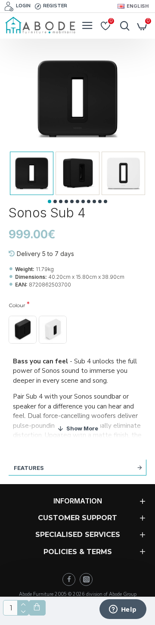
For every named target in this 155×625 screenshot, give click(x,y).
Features (29, 467)
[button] (49, 201)
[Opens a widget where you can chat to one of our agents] (122, 610)
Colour (17, 305)
